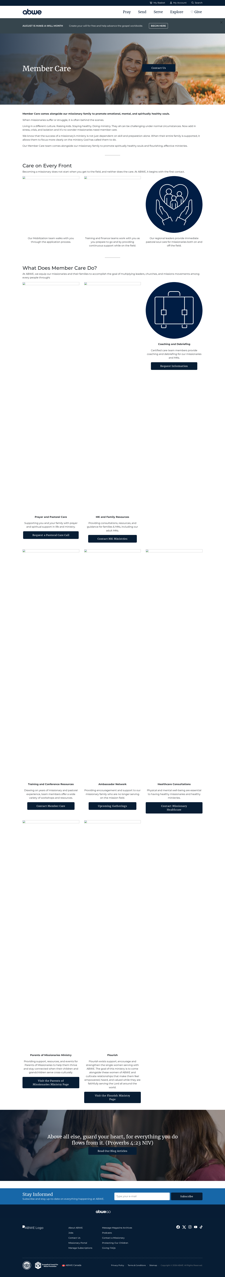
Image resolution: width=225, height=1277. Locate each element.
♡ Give (196, 12)
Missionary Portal (77, 1243)
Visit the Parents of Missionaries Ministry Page (51, 1082)
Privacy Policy (117, 1265)
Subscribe (186, 1196)
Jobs (70, 1232)
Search (198, 2)
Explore (176, 12)
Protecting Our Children (115, 1243)
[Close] (221, 22)
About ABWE (75, 1227)
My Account (180, 2)
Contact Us (159, 67)
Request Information (174, 366)
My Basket (159, 2)
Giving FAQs (109, 1248)
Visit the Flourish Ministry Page (112, 1097)
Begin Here (158, 25)
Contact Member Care (51, 806)
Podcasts (107, 1232)
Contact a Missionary (113, 1237)
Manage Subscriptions (80, 1248)
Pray (127, 12)
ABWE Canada (72, 1265)
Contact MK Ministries (113, 538)
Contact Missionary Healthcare (174, 807)
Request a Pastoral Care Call (50, 535)
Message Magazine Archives (117, 1227)
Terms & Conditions (137, 1265)
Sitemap (153, 1265)
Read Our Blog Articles (112, 1150)
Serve (158, 12)
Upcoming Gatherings (112, 806)
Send (142, 12)
